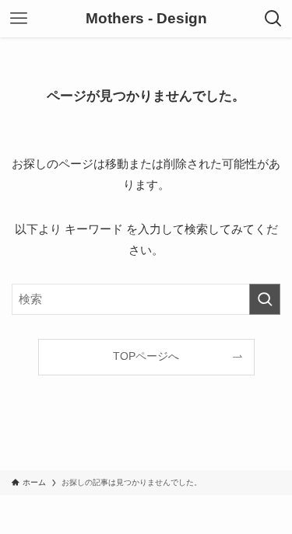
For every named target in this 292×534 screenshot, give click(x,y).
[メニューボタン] (18, 18)
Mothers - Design (146, 19)
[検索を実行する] (264, 299)
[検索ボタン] (273, 18)
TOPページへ (146, 356)
